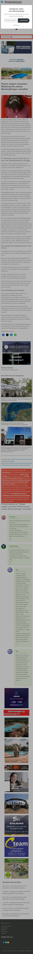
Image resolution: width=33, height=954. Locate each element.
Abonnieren (24, 20)
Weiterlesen (16, 25)
